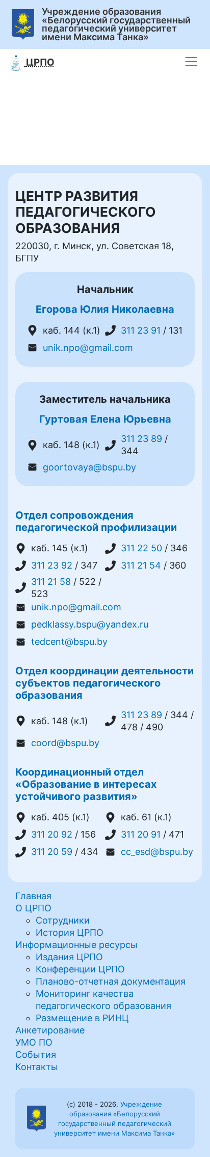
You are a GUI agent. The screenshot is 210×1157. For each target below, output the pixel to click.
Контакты (36, 1066)
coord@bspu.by (65, 742)
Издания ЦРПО (69, 957)
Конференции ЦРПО (80, 969)
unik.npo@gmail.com (88, 347)
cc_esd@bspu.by (157, 851)
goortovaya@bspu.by (89, 467)
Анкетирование (50, 1030)
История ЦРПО (69, 932)
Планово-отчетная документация (111, 981)
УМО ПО (33, 1042)
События (35, 1054)
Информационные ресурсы (76, 944)
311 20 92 (51, 834)
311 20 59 (51, 851)
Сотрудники (63, 920)
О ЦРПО (33, 908)
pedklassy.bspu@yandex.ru (89, 624)
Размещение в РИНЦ (82, 1018)
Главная (33, 896)
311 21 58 (51, 581)
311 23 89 (141, 438)
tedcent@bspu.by (69, 641)
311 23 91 (141, 330)
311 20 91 (141, 834)
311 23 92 (51, 565)
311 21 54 (141, 565)
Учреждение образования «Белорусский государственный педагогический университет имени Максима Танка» (116, 24)
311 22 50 (141, 548)
